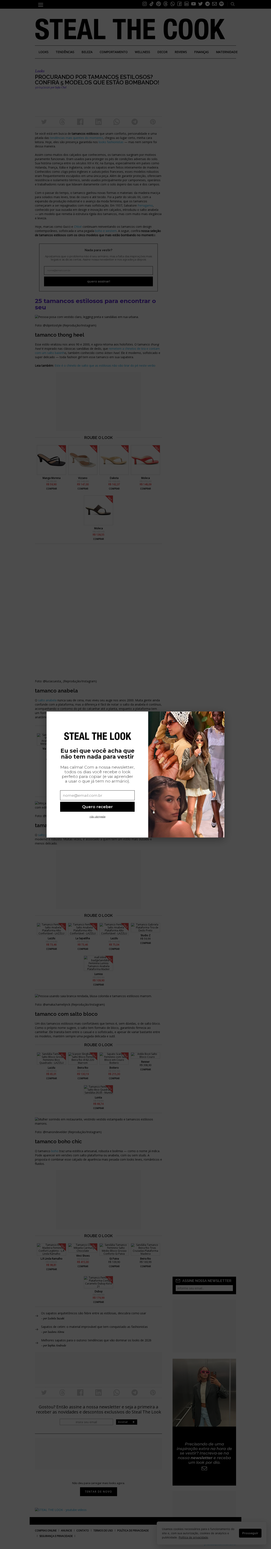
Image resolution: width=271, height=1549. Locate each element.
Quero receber (97, 806)
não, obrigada (97, 816)
